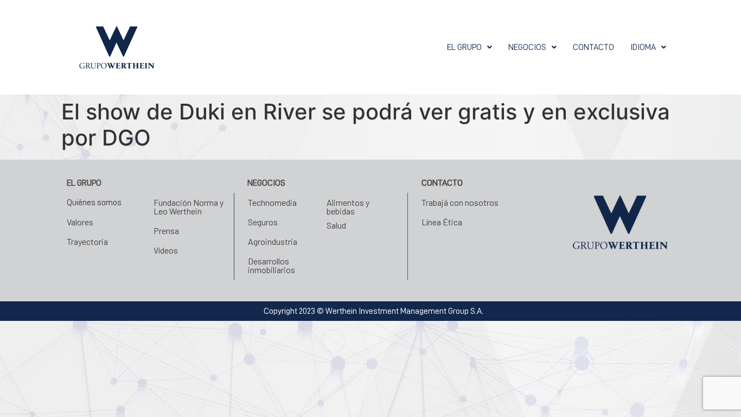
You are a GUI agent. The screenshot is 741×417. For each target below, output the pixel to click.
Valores (80, 222)
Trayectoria (87, 241)
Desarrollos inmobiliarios (271, 265)
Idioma (643, 47)
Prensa (166, 230)
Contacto (593, 47)
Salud (336, 225)
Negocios (527, 47)
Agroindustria (272, 241)
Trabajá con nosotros (460, 202)
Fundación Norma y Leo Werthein (188, 206)
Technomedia (272, 202)
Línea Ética (441, 222)
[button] (469, 47)
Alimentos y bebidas (348, 206)
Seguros (263, 222)
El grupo (464, 47)
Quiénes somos (94, 202)
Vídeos (166, 250)
